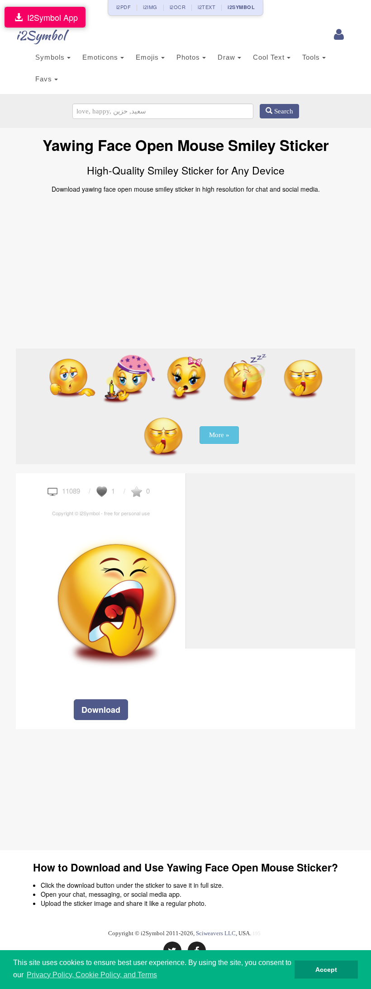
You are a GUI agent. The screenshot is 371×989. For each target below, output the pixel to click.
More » (219, 434)
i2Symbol (41, 35)
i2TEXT (206, 6)
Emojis (148, 57)
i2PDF (123, 6)
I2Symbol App (50, 17)
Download (100, 710)
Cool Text (270, 57)
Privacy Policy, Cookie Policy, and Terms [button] (92, 975)
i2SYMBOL (241, 7)
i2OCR (178, 6)
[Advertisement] (185, 267)
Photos (189, 57)
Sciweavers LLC (216, 933)
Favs (44, 79)
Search (282, 111)
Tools (312, 57)
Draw (228, 57)
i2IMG (150, 6)
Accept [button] (326, 969)
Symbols (51, 57)
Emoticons (101, 57)
